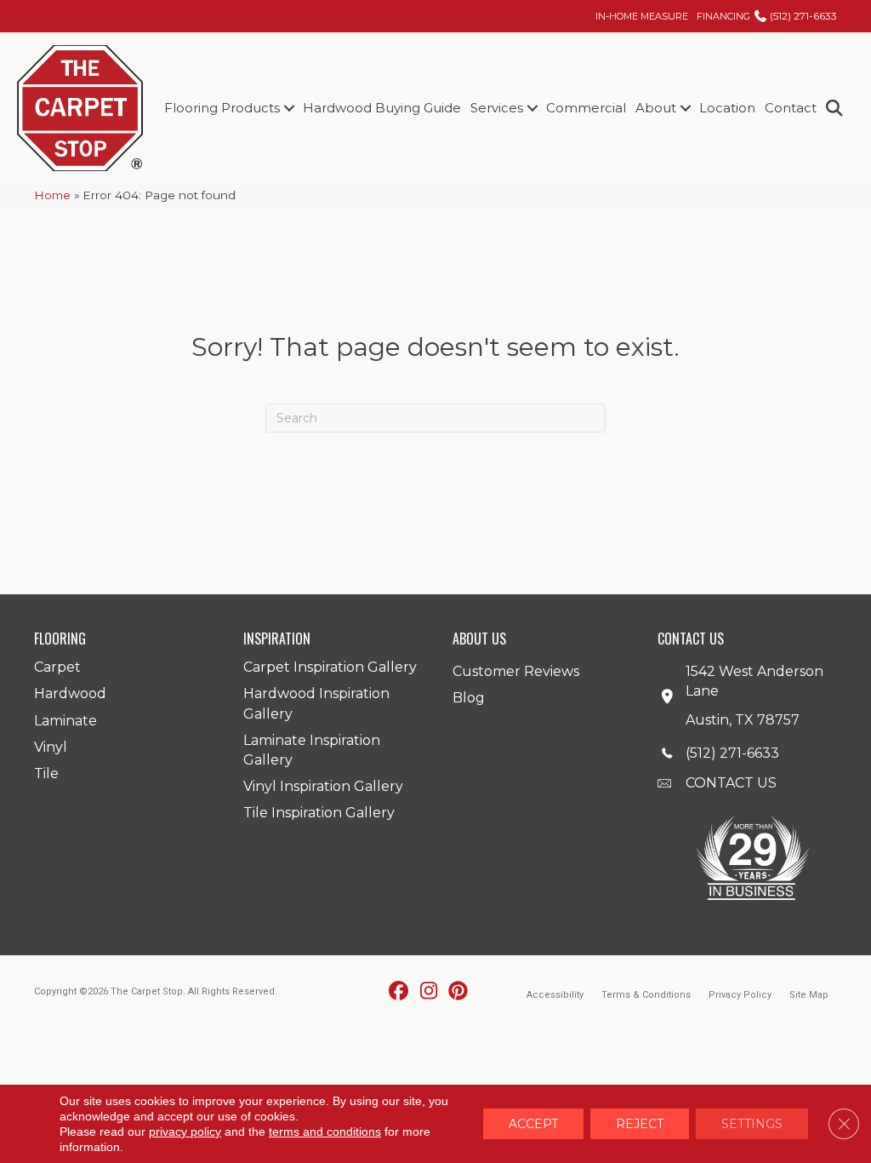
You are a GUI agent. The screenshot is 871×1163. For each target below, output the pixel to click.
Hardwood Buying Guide (382, 108)
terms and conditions (325, 1131)
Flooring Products (222, 108)
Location (727, 108)
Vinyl (50, 747)
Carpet (57, 667)
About (655, 108)
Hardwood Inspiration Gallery (316, 703)
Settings (752, 1123)
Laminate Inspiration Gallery (311, 750)
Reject (639, 1123)
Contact (791, 108)
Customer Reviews (516, 671)
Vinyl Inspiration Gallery (323, 786)
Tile (46, 773)
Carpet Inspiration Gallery (330, 667)
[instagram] (429, 992)
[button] (289, 107)
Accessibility (555, 994)
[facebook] (399, 992)
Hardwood (70, 693)
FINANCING (723, 16)
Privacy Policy (740, 994)
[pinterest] (459, 992)
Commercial (586, 108)
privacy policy (185, 1131)
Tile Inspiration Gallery (319, 813)
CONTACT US (731, 783)
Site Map (808, 994)
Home (52, 195)
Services (496, 108)
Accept (533, 1123)
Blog (469, 698)
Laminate (65, 721)
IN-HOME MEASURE (641, 16)
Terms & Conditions (646, 994)
